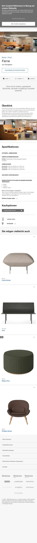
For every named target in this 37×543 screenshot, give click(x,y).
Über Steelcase (7, 439)
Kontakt (5, 467)
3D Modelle (19, 78)
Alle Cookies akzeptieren (18, 24)
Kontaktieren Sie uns (10, 210)
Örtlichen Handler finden (8, 198)
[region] (18, 13)
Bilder (6, 78)
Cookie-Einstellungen (18, 18)
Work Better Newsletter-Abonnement (13, 461)
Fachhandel (10, 223)
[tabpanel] (18, 42)
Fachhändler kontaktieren (15, 70)
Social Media (6, 456)
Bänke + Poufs (7, 57)
